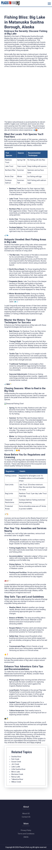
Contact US (26, 817)
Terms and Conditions (26, 834)
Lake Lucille (15, 767)
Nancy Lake (15, 777)
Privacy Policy (26, 830)
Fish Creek (15, 759)
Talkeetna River (17, 779)
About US (26, 813)
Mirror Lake (15, 772)
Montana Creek (17, 774)
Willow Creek (16, 782)
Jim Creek (15, 764)
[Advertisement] (26, 95)
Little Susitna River (18, 769)
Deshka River (16, 757)
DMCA (26, 837)
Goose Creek (16, 762)
